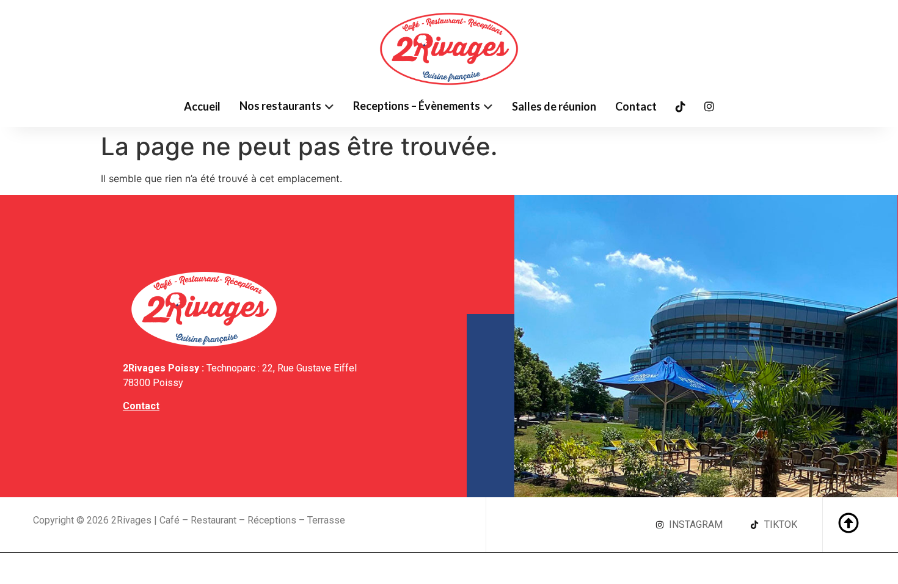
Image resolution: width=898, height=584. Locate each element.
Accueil (202, 106)
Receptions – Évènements (416, 105)
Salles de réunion (554, 106)
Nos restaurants (280, 105)
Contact (636, 106)
